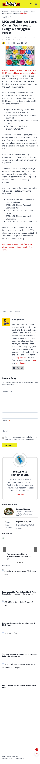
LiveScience (21, 363)
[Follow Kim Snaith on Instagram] (22, 368)
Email (6, 431)
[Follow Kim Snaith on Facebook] (14, 368)
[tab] (17, 562)
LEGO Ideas (7, 311)
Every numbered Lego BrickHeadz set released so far (19, 556)
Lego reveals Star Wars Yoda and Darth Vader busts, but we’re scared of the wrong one (19, 593)
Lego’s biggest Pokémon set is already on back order (20, 686)
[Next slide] (35, 549)
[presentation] (20, 546)
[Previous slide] (4, 549)
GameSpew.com (19, 357)
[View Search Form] (31, 4)
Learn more (23, 13)
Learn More (20, 495)
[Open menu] (36, 3)
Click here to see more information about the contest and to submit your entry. (18, 247)
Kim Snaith (11, 43)
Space (33, 360)
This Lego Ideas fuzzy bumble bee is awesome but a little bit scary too (19, 655)
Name (6, 421)
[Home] (3, 17)
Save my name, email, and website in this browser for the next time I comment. (21, 438)
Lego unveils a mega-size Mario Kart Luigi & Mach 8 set (18, 624)
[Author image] (3, 43)
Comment (8, 391)
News (17, 311)
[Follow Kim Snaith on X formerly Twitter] (18, 368)
